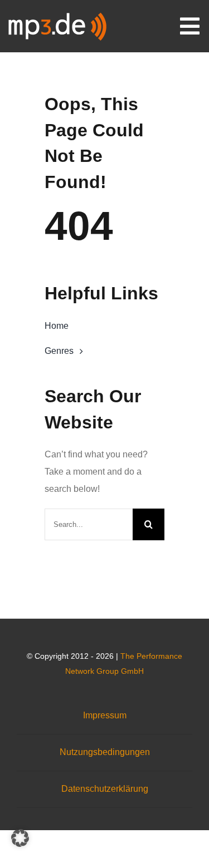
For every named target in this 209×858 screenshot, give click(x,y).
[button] (20, 838)
